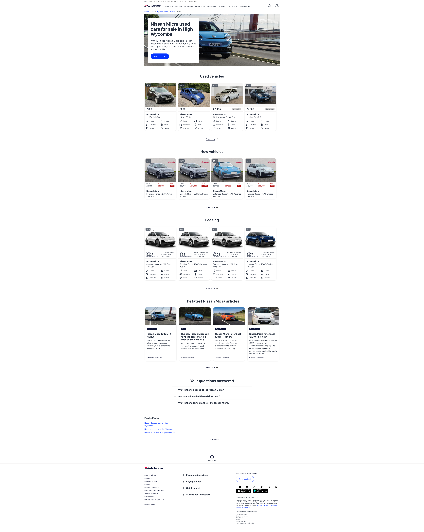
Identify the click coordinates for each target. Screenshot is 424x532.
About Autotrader (150, 481)
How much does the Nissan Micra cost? (199, 396)
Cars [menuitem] (145, 1)
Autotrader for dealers (198, 494)
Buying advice (193, 481)
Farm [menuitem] (181, 1)
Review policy (149, 497)
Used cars (169, 6)
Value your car (200, 6)
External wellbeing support (154, 500)
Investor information (151, 487)
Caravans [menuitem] (170, 1)
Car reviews (211, 6)
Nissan (172, 11)
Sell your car (188, 6)
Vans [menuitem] (150, 1)
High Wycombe (162, 11)
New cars (178, 6)
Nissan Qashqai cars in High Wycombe (156, 424)
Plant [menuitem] (185, 1)
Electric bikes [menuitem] (193, 1)
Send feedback (245, 479)
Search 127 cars (160, 56)
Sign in (277, 7)
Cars (152, 11)
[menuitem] (169, 6)
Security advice (150, 475)
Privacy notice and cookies (154, 490)
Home (146, 11)
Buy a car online (244, 6)
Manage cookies (149, 504)
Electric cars (232, 6)
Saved (270, 7)
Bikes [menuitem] (154, 1)
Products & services (197, 475)
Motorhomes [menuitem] (162, 1)
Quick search (193, 488)
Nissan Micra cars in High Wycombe (159, 433)
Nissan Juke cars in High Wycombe (159, 429)
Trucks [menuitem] (176, 1)
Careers (147, 484)
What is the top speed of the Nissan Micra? (201, 390)
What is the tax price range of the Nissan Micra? (203, 403)
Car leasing (222, 6)
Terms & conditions (151, 494)
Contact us (148, 478)
